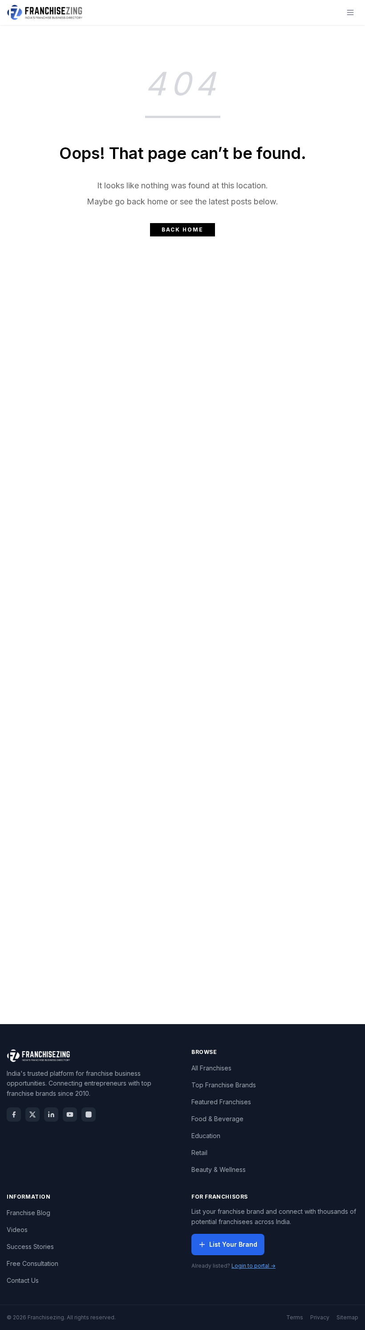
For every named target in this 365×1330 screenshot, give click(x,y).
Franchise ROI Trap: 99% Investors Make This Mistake (182, 928)
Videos (17, 1229)
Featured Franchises (221, 1102)
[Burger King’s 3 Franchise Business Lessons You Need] (182, 347)
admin (153, 434)
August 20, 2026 (196, 434)
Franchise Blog (28, 1212)
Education (205, 1135)
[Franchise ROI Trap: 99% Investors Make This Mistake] (182, 857)
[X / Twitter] (32, 1114)
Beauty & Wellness (218, 1169)
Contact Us (23, 1280)
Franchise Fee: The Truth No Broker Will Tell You (182, 589)
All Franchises (211, 1068)
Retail (199, 1152)
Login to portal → (253, 1265)
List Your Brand (233, 1244)
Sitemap (347, 1317)
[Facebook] (14, 1114)
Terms (294, 1317)
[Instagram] (88, 1114)
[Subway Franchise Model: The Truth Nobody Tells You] (182, 687)
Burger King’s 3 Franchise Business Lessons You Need (182, 419)
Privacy (319, 1317)
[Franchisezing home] (45, 12)
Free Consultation (32, 1263)
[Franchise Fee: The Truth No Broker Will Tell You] (182, 517)
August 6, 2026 (196, 773)
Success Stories (30, 1246)
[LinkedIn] (51, 1114)
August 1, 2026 (196, 943)
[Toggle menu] (350, 12)
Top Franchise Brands (223, 1085)
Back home (182, 229)
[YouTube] (70, 1114)
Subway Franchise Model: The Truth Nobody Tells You (182, 758)
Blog (182, 284)
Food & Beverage (217, 1119)
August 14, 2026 (196, 603)
